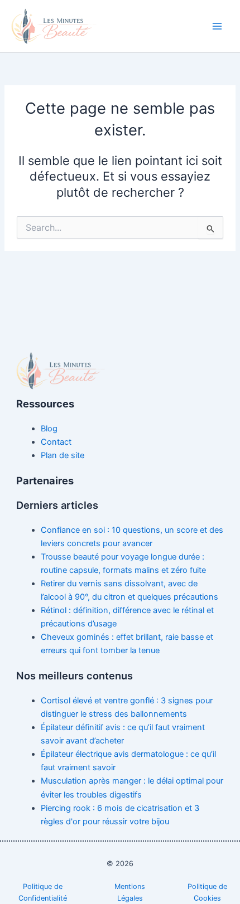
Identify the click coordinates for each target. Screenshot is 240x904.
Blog (49, 429)
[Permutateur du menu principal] (217, 26)
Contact (56, 442)
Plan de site (62, 455)
